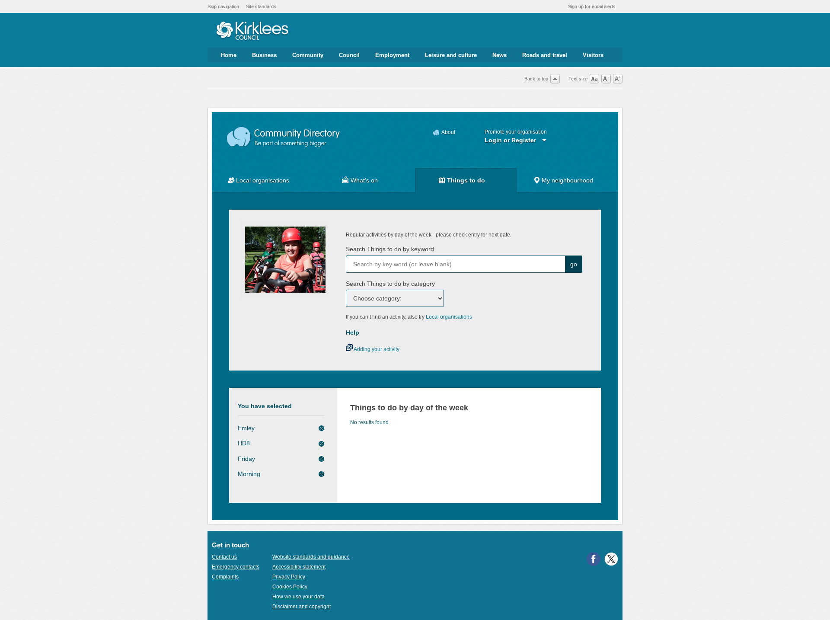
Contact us (224, 557)
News (499, 55)
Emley (246, 428)
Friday (246, 458)
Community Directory (284, 137)
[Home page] (252, 32)
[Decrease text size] (606, 78)
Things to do (466, 180)
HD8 (244, 443)
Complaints (225, 577)
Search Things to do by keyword (390, 249)
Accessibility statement (299, 567)
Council (349, 55)
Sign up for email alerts (592, 6)
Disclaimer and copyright (301, 607)
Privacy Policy (288, 577)
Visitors (593, 55)
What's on (364, 180)
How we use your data (298, 597)
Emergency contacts (235, 567)
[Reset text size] (594, 78)
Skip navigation (223, 6)
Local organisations (262, 180)
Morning (249, 473)
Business (264, 55)
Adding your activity (376, 349)
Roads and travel (544, 55)
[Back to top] (555, 78)
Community (307, 55)
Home (228, 55)
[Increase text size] (617, 78)
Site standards (261, 6)
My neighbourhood (567, 180)
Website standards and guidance (311, 557)
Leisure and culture (451, 55)
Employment (392, 55)
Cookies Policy (289, 587)
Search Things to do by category (390, 283)
